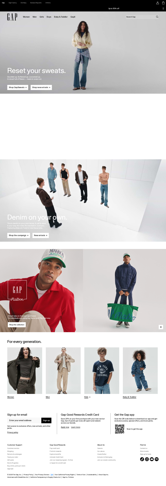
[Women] (24, 373)
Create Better (101, 454)
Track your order (12, 457)
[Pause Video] (161, 327)
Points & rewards (55, 451)
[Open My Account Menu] (157, 3)
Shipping (10, 451)
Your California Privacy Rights (65, 475)
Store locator (144, 451)
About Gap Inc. (104, 475)
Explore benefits (55, 454)
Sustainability (92, 475)
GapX (72, 17)
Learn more (75, 427)
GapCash (10, 469)
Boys (49, 17)
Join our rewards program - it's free (61, 460)
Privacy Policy (28, 475)
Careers (100, 448)
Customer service (13, 448)
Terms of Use (81, 475)
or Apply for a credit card (58, 463)
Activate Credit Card (56, 457)
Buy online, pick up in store (16, 466)
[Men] (63, 373)
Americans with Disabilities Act (17, 477)
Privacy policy (12, 432)
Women (26, 17)
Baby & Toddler (60, 17)
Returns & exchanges (14, 454)
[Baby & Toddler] (140, 373)
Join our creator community (106, 460)
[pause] (163, 8)
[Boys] (101, 373)
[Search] (157, 16)
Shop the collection (16, 325)
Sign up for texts (145, 454)
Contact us (143, 448)
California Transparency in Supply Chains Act (45, 477)
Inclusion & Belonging (104, 457)
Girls (42, 17)
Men (35, 17)
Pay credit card (55, 448)
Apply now (65, 427)
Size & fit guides (12, 463)
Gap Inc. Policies (68, 477)
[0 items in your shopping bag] (163, 3)
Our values (101, 451)
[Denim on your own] (83, 194)
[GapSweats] (83, 51)
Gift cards (10, 460)
